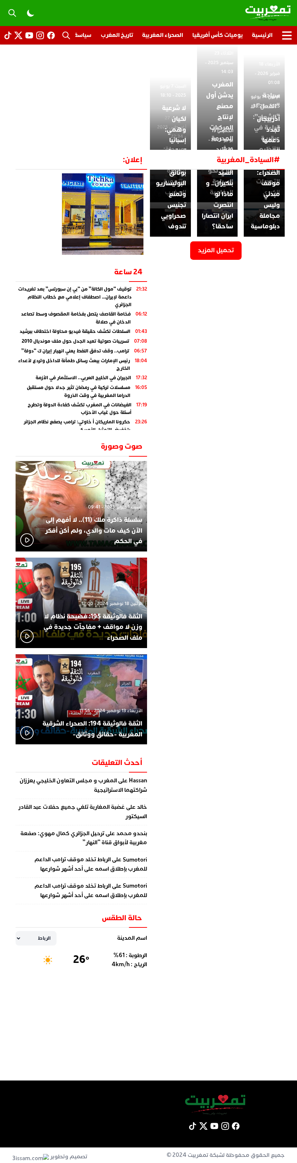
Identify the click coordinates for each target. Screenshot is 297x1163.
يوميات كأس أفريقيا (217, 35)
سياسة (82, 35)
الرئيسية (262, 35)
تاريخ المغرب (117, 35)
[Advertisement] (148, 99)
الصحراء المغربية (162, 35)
